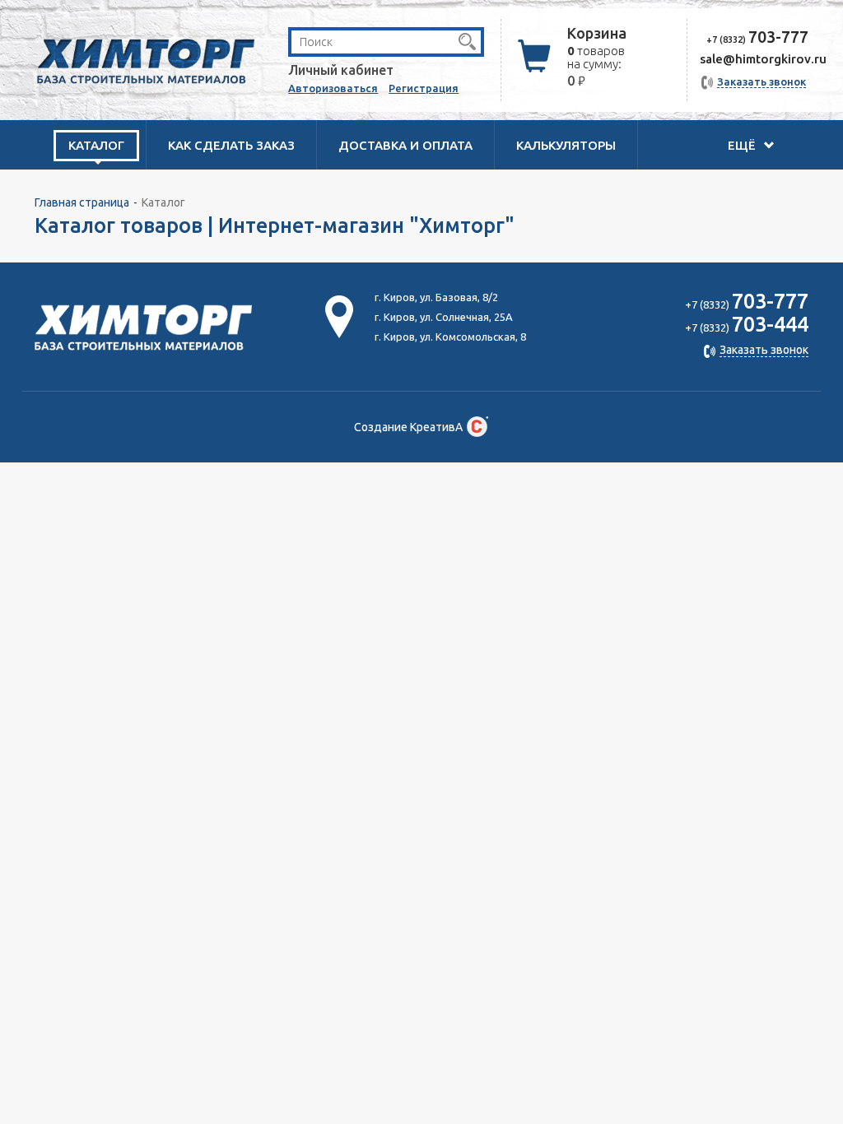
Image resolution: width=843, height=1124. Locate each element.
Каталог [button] (96, 145)
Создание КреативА (408, 427)
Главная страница (82, 202)
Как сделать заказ (231, 145)
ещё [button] (743, 145)
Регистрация (424, 88)
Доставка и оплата (405, 145)
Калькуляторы (566, 145)
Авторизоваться (333, 88)
